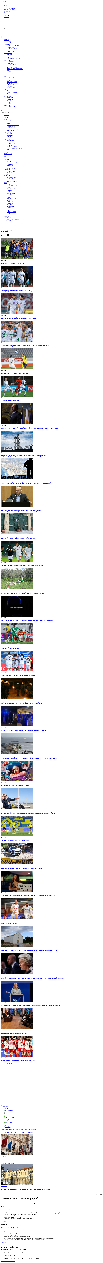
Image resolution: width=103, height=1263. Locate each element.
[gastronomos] (8, 1125)
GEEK (5, 89)
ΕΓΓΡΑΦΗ (3, 1221)
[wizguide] (7, 1120)
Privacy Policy (19, 1129)
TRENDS (9, 70)
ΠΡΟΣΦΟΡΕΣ (7, 217)
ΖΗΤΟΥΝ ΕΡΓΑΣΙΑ (12, 180)
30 (5, 1063)
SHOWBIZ (10, 99)
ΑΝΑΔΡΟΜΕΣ (11, 196)
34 (10, 1063)
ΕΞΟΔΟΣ (9, 103)
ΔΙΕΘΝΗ (9, 57)
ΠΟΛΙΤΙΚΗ (7, 44)
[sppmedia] (4, 1106)
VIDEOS (6, 216)
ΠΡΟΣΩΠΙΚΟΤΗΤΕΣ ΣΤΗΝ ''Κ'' (13, 219)
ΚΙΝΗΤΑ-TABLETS (12, 92)
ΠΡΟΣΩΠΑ (10, 197)
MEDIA (6, 209)
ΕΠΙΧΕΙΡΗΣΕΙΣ (11, 64)
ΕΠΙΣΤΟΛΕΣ (7, 220)
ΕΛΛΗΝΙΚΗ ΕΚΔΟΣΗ (10, 8)
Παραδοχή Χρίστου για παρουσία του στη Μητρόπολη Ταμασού (22, 511)
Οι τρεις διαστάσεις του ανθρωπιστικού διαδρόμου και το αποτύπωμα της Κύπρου (28, 813)
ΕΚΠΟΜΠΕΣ (7, 210)
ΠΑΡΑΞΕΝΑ (10, 77)
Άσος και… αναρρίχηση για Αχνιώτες (13, 263)
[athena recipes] (8, 1122)
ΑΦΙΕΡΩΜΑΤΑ (8, 190)
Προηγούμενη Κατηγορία (7, 1163)
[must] (6, 1113)
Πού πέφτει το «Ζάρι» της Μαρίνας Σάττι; (15, 785)
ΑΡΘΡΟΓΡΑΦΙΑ (11, 106)
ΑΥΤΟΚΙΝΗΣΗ (11, 95)
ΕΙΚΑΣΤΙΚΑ (10, 85)
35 (11, 1063)
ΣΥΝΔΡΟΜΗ (4, 1242)
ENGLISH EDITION (9, 10)
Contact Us (33, 1129)
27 (1, 1063)
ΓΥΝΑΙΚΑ (10, 98)
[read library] (7, 1127)
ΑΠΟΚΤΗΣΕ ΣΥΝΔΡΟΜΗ (8, 1255)
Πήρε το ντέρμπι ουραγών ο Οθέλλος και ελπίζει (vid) (18, 318)
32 (7, 1063)
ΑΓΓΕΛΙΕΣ (7, 175)
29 (4, 1063)
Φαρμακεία (7, 12)
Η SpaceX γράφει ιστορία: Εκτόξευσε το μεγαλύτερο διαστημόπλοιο (23, 456)
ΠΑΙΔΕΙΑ (9, 41)
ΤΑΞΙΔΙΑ (9, 100)
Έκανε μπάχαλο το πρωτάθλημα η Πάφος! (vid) (16, 291)
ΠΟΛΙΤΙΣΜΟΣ (8, 79)
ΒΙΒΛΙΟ (9, 86)
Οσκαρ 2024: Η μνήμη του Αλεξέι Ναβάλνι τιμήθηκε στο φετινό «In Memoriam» (27, 620)
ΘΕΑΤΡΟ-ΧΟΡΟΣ (12, 82)
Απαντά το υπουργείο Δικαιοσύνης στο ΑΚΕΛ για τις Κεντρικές (26, 1189)
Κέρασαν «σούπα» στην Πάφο (10, 401)
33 (9, 1063)
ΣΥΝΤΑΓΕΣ (10, 102)
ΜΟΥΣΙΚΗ (10, 83)
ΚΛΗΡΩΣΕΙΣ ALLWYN (13, 58)
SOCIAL (9, 93)
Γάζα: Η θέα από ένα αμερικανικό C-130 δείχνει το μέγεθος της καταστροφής (26, 483)
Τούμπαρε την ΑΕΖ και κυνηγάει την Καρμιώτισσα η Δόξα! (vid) (22, 565)
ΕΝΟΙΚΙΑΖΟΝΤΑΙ (12, 177)
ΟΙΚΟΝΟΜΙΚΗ (8, 60)
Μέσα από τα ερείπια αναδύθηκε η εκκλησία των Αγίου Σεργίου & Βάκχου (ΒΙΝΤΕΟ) (29, 950)
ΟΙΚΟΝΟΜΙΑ (11, 61)
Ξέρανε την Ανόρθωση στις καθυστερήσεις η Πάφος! (18, 675)
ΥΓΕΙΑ (9, 42)
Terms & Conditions (10, 1129)
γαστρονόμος (7, 11)
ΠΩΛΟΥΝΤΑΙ (11, 178)
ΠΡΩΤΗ (6, 117)
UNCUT (9, 215)
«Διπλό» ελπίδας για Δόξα (9, 923)
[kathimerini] (7, 1116)
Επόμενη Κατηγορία (6, 1192)
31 (6, 1063)
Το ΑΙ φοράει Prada (9, 1160)
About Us (26, 1129)
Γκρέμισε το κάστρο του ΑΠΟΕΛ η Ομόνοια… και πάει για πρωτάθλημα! (25, 346)
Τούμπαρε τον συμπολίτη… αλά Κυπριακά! (15, 840)
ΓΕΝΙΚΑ (9, 194)
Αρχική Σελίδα (4, 231)
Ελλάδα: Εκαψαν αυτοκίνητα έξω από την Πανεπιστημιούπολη (21, 703)
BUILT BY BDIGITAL (7, 1132)
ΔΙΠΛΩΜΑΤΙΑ (11, 51)
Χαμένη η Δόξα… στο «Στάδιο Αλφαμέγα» (15, 373)
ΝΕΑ (8, 90)
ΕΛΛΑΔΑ (10, 56)
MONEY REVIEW (12, 67)
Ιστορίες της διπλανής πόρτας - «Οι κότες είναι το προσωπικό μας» (23, 593)
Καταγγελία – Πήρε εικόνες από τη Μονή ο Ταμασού (18, 538)
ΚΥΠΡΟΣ (6, 40)
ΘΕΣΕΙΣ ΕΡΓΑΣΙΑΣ (12, 181)
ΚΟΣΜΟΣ (6, 76)
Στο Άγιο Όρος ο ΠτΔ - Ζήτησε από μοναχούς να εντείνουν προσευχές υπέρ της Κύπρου (29, 428)
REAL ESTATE (11, 63)
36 (13, 1063)
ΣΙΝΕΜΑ (9, 80)
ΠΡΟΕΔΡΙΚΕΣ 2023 (12, 48)
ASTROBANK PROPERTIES (15, 69)
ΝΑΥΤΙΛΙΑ (10, 73)
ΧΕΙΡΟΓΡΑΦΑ (11, 87)
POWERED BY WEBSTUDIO (28, 1132)
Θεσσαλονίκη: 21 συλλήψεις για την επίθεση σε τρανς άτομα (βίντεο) (23, 730)
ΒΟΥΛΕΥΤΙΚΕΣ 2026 (13, 45)
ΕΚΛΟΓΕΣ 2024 (11, 47)
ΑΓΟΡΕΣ (9, 66)
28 (2, 1063)
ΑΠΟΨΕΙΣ (7, 105)
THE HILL (10, 108)
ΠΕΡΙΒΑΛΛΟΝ (8, 154)
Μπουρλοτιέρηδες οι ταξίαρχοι (11, 648)
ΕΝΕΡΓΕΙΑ (10, 71)
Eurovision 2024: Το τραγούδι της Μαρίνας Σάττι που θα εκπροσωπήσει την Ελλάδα (28, 895)
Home (5, 5)
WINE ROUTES (11, 212)
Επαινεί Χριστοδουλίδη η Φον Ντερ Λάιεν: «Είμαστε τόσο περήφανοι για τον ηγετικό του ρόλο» (32, 978)
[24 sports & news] (9, 1110)
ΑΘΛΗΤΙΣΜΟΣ (8, 53)
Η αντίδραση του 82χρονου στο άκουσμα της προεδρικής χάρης (21, 868)
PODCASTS (10, 213)
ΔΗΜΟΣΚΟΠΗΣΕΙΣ (12, 50)
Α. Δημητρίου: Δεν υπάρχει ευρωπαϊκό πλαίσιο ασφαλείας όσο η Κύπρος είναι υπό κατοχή (30, 1005)
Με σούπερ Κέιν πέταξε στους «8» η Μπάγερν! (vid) (18, 1060)
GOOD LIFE (7, 96)
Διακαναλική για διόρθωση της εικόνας (14, 1033)
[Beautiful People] (9, 1117)
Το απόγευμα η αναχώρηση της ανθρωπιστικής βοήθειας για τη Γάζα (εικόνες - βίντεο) (29, 758)
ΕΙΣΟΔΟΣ (6, 17)
